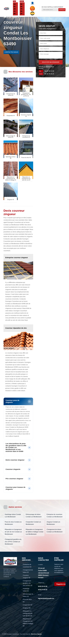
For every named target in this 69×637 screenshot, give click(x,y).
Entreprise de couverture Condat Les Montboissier (55, 516)
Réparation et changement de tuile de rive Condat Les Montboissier (13, 532)
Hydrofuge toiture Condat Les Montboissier (13, 516)
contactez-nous (11, 52)
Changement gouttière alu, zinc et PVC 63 (27, 583)
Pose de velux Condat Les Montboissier (13, 523)
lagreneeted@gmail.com (46, 598)
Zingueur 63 (26, 608)
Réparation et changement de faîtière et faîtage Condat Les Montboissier (34, 532)
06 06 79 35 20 (21, 9)
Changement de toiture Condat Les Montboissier (55, 531)
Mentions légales (36, 634)
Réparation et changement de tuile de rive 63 (28, 613)
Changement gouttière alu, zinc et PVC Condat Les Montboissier (13, 542)
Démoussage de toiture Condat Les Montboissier (34, 516)
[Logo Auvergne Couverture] (6, 8)
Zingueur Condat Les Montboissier (53, 523)
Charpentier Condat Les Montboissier (33, 523)
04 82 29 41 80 (15, 9)
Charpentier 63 (27, 605)
